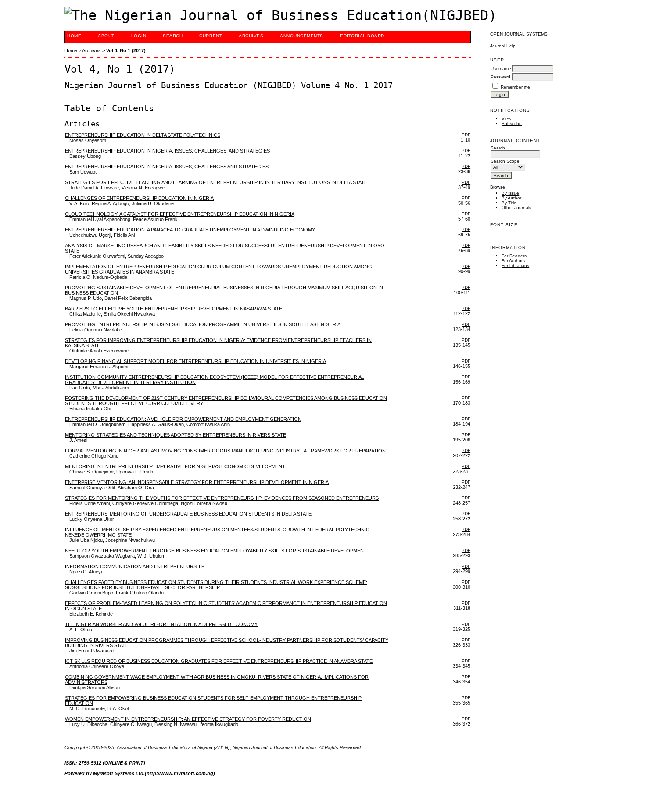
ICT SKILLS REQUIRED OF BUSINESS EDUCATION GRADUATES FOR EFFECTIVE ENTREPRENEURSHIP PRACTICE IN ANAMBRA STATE (219, 661)
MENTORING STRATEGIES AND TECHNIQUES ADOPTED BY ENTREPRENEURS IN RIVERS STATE (175, 435)
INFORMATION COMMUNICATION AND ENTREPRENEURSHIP (134, 566)
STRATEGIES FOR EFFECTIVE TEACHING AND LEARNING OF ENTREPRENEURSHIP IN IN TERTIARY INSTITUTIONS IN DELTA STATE (216, 182)
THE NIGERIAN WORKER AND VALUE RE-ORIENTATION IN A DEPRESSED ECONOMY (161, 624)
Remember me (515, 87)
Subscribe (512, 123)
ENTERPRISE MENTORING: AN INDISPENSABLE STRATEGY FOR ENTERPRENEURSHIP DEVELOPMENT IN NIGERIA (197, 482)
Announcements (301, 35)
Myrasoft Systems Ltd (118, 773)
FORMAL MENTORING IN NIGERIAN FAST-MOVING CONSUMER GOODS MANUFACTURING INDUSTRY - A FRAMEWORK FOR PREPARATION (225, 450)
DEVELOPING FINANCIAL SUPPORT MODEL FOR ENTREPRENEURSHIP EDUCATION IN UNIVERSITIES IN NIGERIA (195, 361)
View (506, 118)
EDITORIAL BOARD (362, 35)
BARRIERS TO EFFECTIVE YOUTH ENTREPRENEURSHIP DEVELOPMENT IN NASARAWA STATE (173, 308)
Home (74, 35)
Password (500, 77)
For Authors (513, 260)
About (106, 35)
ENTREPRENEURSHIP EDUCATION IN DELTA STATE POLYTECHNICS (142, 135)
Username (501, 68)
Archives (251, 35)
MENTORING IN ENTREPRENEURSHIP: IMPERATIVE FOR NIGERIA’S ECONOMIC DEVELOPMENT (175, 466)
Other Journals (516, 207)
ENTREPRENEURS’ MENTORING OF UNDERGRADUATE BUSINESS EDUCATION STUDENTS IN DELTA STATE (188, 513)
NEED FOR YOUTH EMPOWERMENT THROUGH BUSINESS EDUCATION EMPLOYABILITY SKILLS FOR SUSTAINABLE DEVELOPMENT (216, 550)
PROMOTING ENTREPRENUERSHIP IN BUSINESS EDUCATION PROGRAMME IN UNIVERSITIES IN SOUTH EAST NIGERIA (202, 324)
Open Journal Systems (519, 34)
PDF (466, 134)
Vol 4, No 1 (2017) (126, 50)
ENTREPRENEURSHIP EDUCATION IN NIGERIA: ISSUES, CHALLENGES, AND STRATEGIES (167, 150)
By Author (511, 198)
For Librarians (515, 265)
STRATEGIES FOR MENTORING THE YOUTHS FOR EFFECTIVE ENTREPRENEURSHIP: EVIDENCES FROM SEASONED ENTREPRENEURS (222, 498)
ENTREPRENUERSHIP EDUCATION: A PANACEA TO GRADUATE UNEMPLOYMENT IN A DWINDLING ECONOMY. (190, 229)
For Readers (514, 255)
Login (139, 35)
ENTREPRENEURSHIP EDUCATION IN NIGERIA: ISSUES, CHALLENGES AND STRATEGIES (167, 166)
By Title (509, 202)
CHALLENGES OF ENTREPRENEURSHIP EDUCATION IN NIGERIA (139, 198)
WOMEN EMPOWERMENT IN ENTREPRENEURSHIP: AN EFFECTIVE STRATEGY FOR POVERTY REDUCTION (188, 719)
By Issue (510, 193)
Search (173, 35)
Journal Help (503, 45)
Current (210, 35)
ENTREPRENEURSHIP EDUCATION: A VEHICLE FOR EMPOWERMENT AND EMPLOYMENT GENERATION (183, 419)
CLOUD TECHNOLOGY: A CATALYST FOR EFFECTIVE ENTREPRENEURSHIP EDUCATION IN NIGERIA (179, 214)
